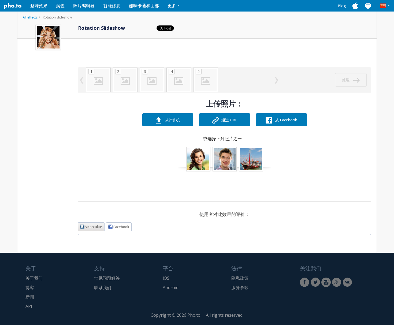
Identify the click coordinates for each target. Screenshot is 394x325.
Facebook (121, 226)
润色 (60, 6)
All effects (30, 17)
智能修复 (111, 6)
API (28, 306)
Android (171, 287)
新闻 (29, 297)
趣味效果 (38, 6)
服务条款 (239, 287)
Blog (342, 5)
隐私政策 (239, 278)
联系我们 (102, 287)
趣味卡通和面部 (144, 6)
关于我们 (34, 278)
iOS (166, 278)
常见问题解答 (107, 278)
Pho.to (13, 6)
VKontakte (93, 226)
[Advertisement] (48, 159)
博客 (29, 287)
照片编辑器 (84, 6)
